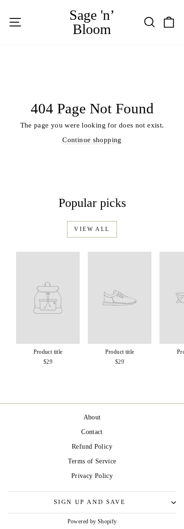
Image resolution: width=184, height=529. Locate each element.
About (92, 417)
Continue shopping (91, 140)
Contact (92, 431)
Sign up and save (90, 501)
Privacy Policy (92, 475)
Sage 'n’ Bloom (92, 22)
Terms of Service (92, 461)
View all (91, 229)
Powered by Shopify (92, 521)
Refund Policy (92, 446)
